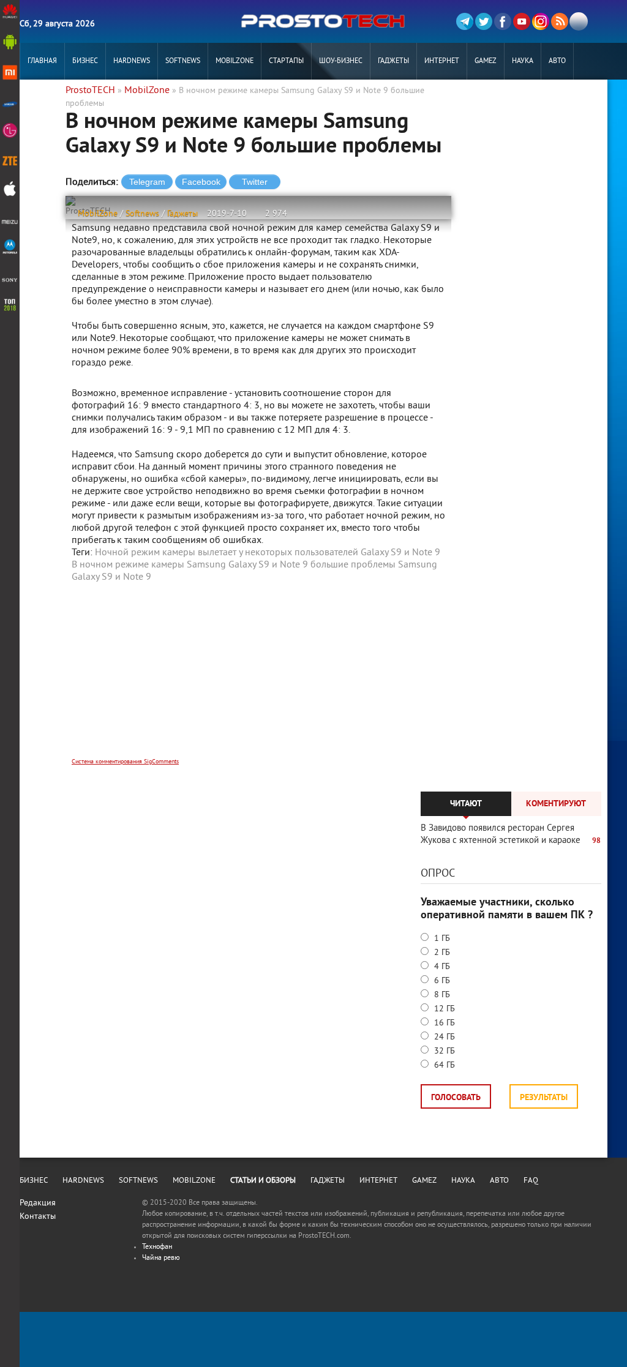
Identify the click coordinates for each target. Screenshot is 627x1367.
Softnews (182, 61)
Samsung (417, 565)
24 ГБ (443, 1037)
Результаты (544, 1098)
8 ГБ (441, 995)
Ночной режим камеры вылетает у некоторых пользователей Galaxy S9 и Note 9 (267, 553)
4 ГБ (441, 967)
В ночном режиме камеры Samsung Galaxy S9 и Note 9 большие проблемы (234, 565)
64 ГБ (443, 1065)
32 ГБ (443, 1051)
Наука (522, 61)
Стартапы (286, 61)
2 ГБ (441, 953)
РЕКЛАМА (42, 98)
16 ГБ (443, 1023)
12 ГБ (443, 1009)
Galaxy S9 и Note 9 (111, 577)
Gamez (486, 61)
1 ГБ (441, 939)
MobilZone (234, 61)
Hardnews (131, 61)
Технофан (157, 1247)
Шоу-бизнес (340, 61)
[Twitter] (484, 21)
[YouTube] (521, 21)
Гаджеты (393, 61)
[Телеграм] (465, 21)
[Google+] (540, 21)
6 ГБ (441, 981)
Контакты (38, 1217)
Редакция (38, 1203)
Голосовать (456, 1098)
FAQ (531, 1181)
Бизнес (85, 61)
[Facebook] (503, 21)
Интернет (441, 61)
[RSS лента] (559, 21)
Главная (42, 61)
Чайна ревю (161, 1258)
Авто (557, 61)
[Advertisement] (258, 678)
